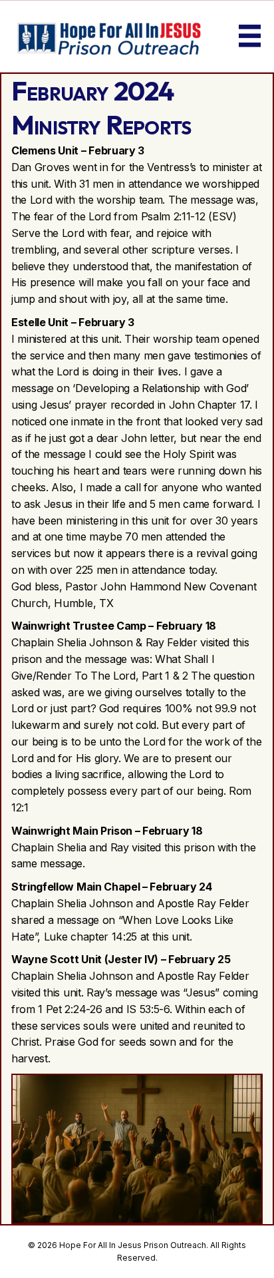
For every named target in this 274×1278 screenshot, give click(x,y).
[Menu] (250, 36)
